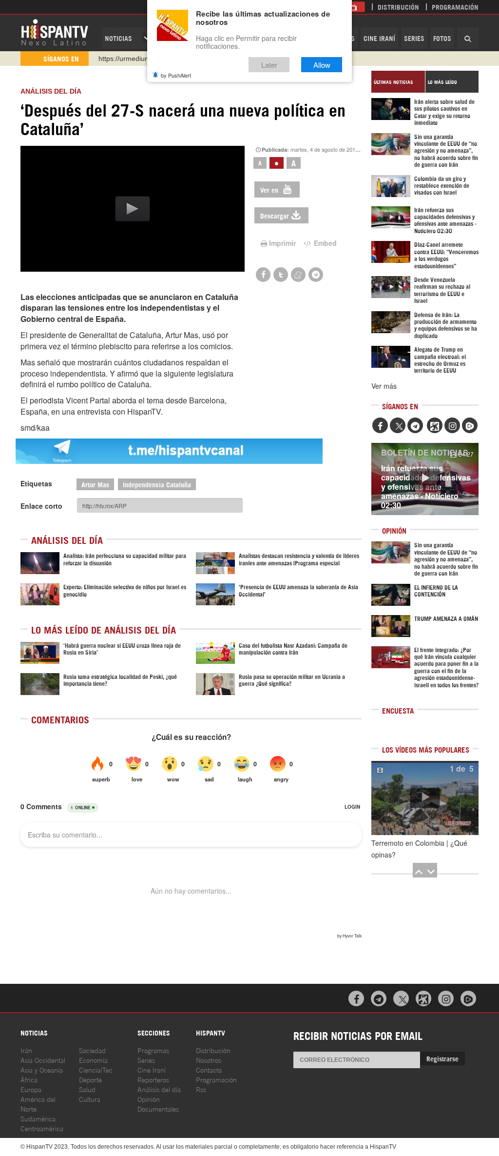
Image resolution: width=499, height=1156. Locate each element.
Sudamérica (38, 1118)
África (29, 1079)
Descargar (274, 215)
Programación (455, 6)
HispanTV (54, 31)
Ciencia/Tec (96, 1069)
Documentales (158, 1108)
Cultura (89, 1098)
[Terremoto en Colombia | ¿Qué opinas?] (425, 798)
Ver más (384, 386)
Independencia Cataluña (157, 484)
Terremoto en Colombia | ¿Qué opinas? (419, 848)
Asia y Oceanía (41, 1069)
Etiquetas (36, 483)
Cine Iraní (379, 38)
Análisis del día (159, 1089)
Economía (93, 1059)
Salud (87, 1089)
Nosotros (208, 1059)
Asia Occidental (42, 1059)
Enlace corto (41, 506)
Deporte (90, 1079)
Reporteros (153, 1079)
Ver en (270, 189)
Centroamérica (41, 1128)
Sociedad (92, 1050)
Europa (30, 1089)
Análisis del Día (50, 91)
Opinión (148, 1098)
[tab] (398, 82)
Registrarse (442, 1058)
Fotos (442, 38)
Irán (26, 1050)
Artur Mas (95, 484)
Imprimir (282, 243)
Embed (324, 243)
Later (269, 65)
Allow (321, 65)
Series (414, 38)
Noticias (118, 38)
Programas (153, 1050)
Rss (201, 1089)
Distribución (398, 6)
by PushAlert (176, 75)
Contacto (209, 1069)
